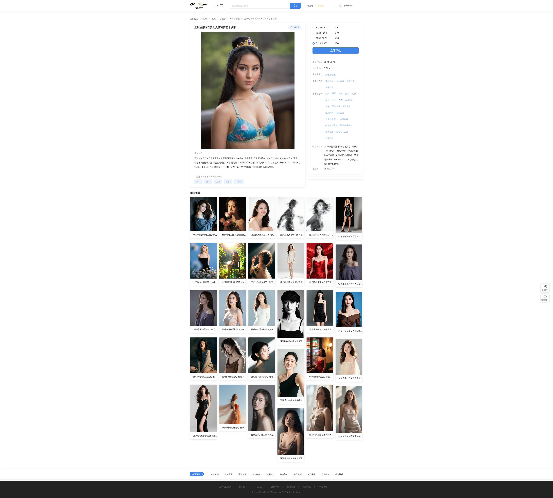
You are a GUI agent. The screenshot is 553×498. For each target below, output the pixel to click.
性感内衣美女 (342, 131)
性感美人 (270, 474)
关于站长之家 (225, 486)
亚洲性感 (329, 81)
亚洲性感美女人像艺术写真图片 (292, 458)
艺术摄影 (329, 131)
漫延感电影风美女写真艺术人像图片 (321, 235)
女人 (327, 100)
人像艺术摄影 (331, 119)
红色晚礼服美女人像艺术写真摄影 (321, 282)
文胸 (218, 181)
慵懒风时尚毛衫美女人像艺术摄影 (205, 376)
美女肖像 (298, 474)
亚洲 (334, 100)
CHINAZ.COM (281, 492)
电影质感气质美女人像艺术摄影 (205, 329)
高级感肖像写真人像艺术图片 (263, 235)
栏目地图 (307, 486)
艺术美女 (325, 474)
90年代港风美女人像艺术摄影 (321, 376)
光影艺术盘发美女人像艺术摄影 (263, 376)
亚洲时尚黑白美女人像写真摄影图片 (292, 341)
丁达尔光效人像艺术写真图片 (263, 282)
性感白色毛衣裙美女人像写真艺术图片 (263, 329)
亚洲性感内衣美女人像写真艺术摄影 (260, 18)
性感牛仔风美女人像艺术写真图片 (205, 235)
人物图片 (223, 18)
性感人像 (229, 474)
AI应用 (310, 5)
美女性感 (339, 474)
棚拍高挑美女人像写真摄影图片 (292, 282)
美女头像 (311, 474)
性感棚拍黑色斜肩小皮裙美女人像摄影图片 (350, 236)
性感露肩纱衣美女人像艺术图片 (350, 378)
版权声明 (275, 486)
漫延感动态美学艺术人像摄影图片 (292, 235)
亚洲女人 (242, 474)
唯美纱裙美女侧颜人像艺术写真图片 (234, 427)
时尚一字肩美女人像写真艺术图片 (350, 331)
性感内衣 (329, 112)
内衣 (341, 100)
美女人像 (351, 81)
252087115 (329, 168)
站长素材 (205, 18)
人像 (327, 106)
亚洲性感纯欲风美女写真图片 (205, 435)
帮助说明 (323, 486)
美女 (198, 181)
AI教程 (321, 5)
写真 (341, 93)
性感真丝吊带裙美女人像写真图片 (234, 329)
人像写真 (344, 119)
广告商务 (259, 486)
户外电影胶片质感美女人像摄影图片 (234, 282)
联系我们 (243, 486)
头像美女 (284, 474)
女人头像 (256, 474)
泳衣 (208, 181)
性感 (354, 93)
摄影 (334, 93)
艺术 (347, 93)
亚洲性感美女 (346, 125)
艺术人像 (215, 474)
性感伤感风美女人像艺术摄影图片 (234, 376)
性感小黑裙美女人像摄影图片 (321, 329)
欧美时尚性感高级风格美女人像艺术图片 (350, 436)
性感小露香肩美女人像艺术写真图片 (350, 283)
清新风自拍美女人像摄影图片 (292, 400)
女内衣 (239, 181)
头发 (228, 181)
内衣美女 (340, 80)
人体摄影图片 (236, 18)
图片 (214, 18)
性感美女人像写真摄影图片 (234, 235)
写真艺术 (349, 100)
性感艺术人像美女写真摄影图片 (263, 434)
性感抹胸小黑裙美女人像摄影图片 (205, 282)
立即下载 (335, 50)
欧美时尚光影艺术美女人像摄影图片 (321, 434)
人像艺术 (329, 87)
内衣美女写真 (331, 125)
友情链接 (291, 486)
